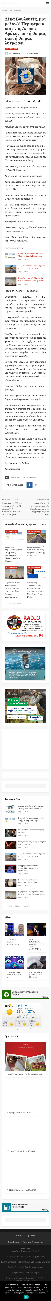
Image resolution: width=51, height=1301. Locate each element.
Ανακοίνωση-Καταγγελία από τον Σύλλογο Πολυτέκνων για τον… (31, 807)
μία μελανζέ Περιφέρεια (29, 478)
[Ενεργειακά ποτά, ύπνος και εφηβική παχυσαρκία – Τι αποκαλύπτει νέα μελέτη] (10, 845)
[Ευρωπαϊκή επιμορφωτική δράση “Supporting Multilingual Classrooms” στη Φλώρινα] (10, 256)
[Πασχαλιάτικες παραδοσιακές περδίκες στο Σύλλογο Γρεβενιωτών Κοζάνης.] (25, 1056)
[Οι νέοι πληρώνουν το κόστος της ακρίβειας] (10, 833)
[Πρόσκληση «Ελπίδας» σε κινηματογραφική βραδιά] (10, 883)
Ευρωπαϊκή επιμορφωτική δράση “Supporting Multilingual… (31, 254)
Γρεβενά (31, 1235)
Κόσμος (19, 1235)
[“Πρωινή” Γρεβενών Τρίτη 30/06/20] (25, 1133)
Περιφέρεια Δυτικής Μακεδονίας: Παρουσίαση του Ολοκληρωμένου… (32, 279)
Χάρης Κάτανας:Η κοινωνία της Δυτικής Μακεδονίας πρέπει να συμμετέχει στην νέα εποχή (39, 509)
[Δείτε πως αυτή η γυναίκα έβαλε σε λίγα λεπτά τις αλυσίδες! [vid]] (36, 962)
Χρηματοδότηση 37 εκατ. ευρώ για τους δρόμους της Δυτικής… (31, 267)
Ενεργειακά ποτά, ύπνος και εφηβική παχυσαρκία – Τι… (32, 843)
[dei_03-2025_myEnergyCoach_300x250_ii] (25, 664)
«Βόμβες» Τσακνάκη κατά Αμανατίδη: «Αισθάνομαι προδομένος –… (28, 868)
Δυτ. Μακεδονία (11, 49)
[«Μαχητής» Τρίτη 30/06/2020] (25, 1095)
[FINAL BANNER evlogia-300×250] (25, 706)
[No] (47, 1291)
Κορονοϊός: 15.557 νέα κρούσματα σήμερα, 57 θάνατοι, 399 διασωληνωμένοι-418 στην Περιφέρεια (12, 509)
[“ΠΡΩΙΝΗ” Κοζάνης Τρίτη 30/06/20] (25, 1172)
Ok (26, 1297)
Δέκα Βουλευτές (15, 478)
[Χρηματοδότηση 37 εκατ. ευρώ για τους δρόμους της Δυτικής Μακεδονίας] (10, 269)
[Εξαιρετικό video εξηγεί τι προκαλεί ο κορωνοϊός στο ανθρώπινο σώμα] (14, 962)
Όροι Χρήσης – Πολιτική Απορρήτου (25, 1242)
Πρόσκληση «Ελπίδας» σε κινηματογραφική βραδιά (28, 881)
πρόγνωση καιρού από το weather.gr (22, 1029)
